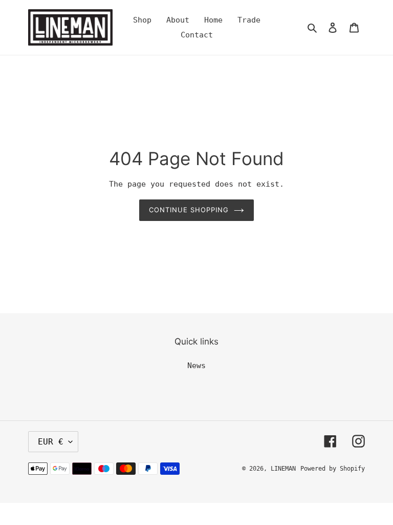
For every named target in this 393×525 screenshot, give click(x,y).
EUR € (50, 442)
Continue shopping (189, 210)
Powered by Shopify (332, 468)
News (196, 365)
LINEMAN (283, 468)
